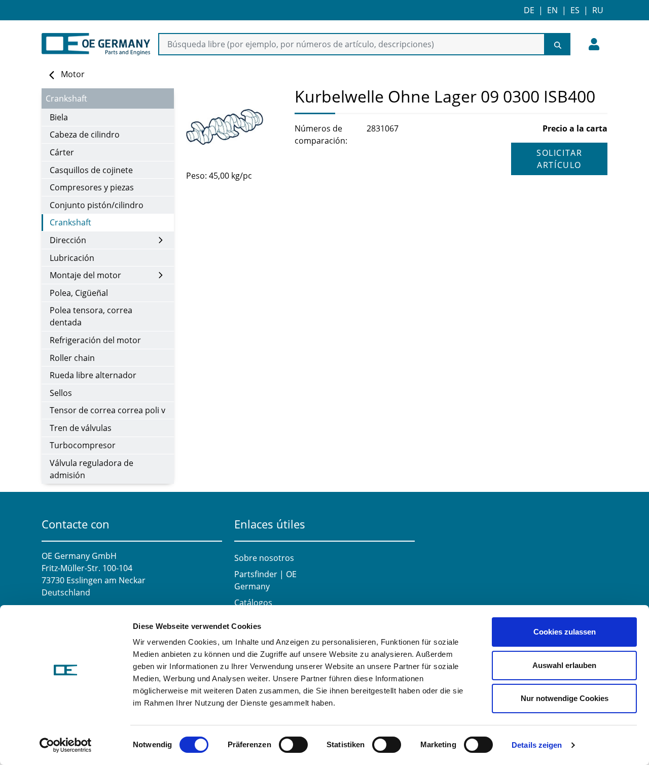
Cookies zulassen (564, 631)
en (552, 10)
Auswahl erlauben (564, 665)
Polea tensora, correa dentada (91, 316)
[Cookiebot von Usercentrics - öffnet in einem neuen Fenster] (65, 745)
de (529, 10)
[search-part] (557, 44)
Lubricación (72, 257)
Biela (59, 117)
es (575, 10)
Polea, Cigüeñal (79, 292)
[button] (594, 44)
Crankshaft (70, 222)
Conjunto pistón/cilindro (96, 205)
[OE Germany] (96, 44)
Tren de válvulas (81, 428)
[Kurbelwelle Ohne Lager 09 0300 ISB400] (234, 126)
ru (597, 10)
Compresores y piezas (92, 187)
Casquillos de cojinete (91, 170)
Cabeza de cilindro (85, 134)
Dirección (68, 240)
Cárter (62, 152)
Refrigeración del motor (95, 340)
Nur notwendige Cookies (564, 698)
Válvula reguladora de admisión (91, 469)
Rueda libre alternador (93, 375)
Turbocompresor (83, 445)
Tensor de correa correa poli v (107, 410)
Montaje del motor (85, 275)
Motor (73, 74)
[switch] (293, 745)
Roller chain (72, 357)
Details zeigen (537, 745)
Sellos (61, 392)
